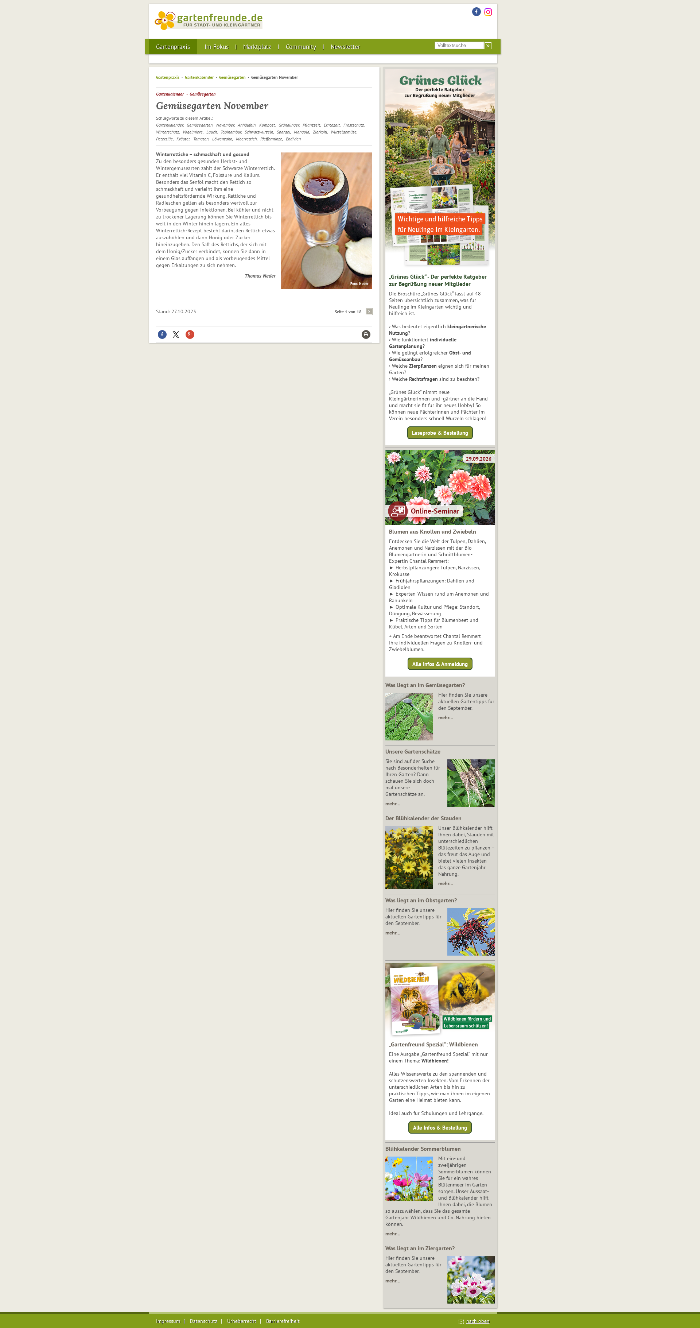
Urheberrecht (241, 1321)
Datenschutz (203, 1321)
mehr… (445, 717)
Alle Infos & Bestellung (440, 1127)
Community (301, 47)
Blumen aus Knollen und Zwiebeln (432, 531)
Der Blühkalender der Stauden (423, 818)
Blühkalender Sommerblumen (423, 1148)
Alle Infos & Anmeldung (440, 663)
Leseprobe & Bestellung (440, 432)
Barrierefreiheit (283, 1321)
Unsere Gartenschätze (412, 751)
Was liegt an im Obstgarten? (421, 900)
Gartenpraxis (173, 47)
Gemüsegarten (232, 77)
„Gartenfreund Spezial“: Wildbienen (433, 1044)
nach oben (478, 1321)
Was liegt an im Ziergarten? (420, 1248)
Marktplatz (257, 47)
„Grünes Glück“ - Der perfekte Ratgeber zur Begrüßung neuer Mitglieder (438, 280)
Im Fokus (217, 47)
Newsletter (345, 47)
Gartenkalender (199, 77)
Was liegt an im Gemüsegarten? (425, 685)
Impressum (168, 1321)
